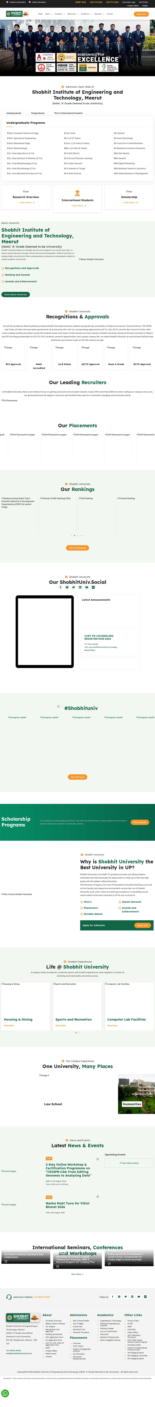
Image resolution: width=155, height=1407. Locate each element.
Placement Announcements (79, 1358)
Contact (110, 14)
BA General (119, 133)
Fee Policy (132, 1329)
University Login (128, 2)
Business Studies (107, 1328)
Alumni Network (131, 901)
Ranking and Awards (17, 274)
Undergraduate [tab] (13, 113)
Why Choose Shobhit (81, 1321)
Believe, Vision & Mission (55, 1324)
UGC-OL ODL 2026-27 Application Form (55, 1344)
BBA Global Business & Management (131, 173)
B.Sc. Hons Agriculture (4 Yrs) (20, 153)
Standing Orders (134, 1345)
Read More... (90, 625)
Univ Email (143, 2)
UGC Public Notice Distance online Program (137, 1341)
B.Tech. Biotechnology (17, 148)
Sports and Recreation (74, 1019)
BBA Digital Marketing (124, 163)
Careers (49, 1357)
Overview (77, 1343)
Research (98, 14)
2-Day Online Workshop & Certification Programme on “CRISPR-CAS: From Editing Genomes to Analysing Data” (68, 1170)
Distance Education (18, 2)
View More (76, 1274)
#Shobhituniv (81, 708)
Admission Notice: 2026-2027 (104, 638)
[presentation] (143, 70)
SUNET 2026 (80, 2)
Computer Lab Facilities (126, 1019)
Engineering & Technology (110, 1321)
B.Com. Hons (69, 133)
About (47, 14)
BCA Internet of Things (74, 168)
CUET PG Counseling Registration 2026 (98, 612)
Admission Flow (79, 1329)
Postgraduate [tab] (37, 113)
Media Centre (51, 1354)
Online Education (39, 2)
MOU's (88, 901)
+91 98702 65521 (42, 1297)
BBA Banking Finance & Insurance (130, 168)
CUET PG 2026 (112, 2)
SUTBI (130, 1324)
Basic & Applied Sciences (110, 1340)
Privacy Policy (133, 1321)
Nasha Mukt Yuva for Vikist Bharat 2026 (67, 1205)
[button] (71, 535)
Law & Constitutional (108, 1331)
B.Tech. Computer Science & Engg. (23, 133)
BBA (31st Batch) (121, 153)
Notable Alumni (93, 913)
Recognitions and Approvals (22, 268)
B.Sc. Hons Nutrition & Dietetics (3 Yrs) (24, 158)
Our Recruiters (79, 1354)
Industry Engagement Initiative (82, 1350)
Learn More (25, 202)
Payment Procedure (81, 1332)
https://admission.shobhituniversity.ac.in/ (101, 647)
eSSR (130, 1327)
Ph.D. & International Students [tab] (68, 113)
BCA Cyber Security (73, 163)
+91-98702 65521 (13, 1350)
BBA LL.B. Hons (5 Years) (75, 148)
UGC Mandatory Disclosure (134, 1336)
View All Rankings (77, 548)
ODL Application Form (54, 1337)
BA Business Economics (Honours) (129, 148)
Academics (85, 14)
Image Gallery (51, 1351)
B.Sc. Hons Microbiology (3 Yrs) (21, 168)
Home (40, 14)
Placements (91, 907)
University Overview (54, 1321)
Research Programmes (109, 1337)
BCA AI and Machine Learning (78, 158)
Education (104, 1334)
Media (144, 6)
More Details (140, 822)
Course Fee (77, 1327)
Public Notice (133, 1332)
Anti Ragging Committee (137, 1356)
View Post (27, 742)
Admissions (71, 14)
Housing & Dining (18, 1019)
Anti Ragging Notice (136, 1353)
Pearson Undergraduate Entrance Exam (137, 1349)
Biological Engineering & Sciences (110, 1325)
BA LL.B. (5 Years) (72, 138)
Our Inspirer (50, 1327)
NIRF (48, 1348)
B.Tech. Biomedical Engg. (18, 143)
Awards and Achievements (21, 281)
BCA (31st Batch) (71, 153)
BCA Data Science (72, 173)
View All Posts (77, 777)
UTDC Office (78, 1346)
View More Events (130, 1163)
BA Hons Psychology (123, 138)
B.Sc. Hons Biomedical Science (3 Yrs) (24, 173)
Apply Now (141, 14)
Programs (59, 14)
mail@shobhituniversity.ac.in (19, 1353)
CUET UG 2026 (96, 2)
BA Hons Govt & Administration (128, 143)
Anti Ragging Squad (136, 1359)
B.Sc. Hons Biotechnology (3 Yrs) (22, 163)
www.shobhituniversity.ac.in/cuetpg (103, 622)
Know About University (15, 294)
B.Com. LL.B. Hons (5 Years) (76, 143)
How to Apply (78, 1324)
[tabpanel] (77, 150)
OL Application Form (54, 1340)
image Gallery (133, 6)
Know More (9, 1025)
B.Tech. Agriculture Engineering (21, 138)
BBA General (120, 158)
